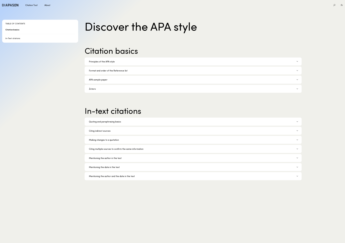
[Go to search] (334, 5)
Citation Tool (31, 5)
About (47, 5)
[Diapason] (10, 5)
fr (342, 5)
